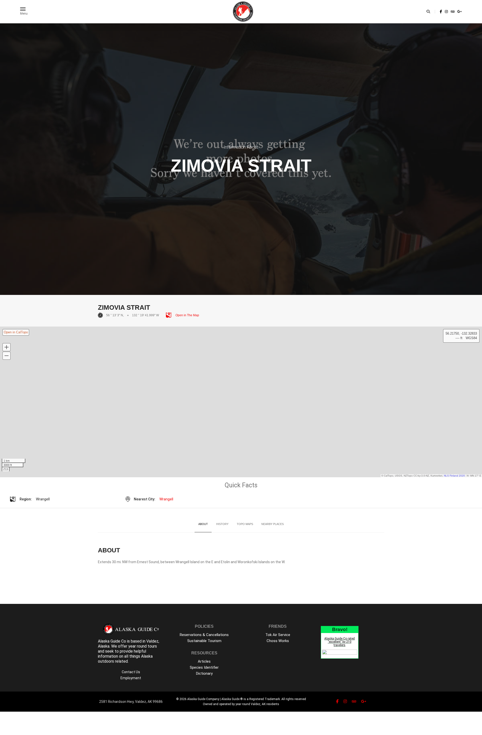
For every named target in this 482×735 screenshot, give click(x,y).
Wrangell (166, 499)
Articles (204, 661)
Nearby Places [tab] (272, 524)
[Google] (459, 12)
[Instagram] (446, 12)
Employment (130, 678)
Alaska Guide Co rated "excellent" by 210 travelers (339, 642)
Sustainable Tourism (204, 641)
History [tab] (222, 524)
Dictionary (204, 673)
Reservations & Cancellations (204, 635)
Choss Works (278, 641)
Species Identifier (204, 667)
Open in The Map (187, 315)
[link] (441, 11)
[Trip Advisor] (453, 12)
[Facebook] (441, 12)
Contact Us (131, 672)
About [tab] (203, 524)
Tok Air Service (277, 635)
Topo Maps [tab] (245, 524)
